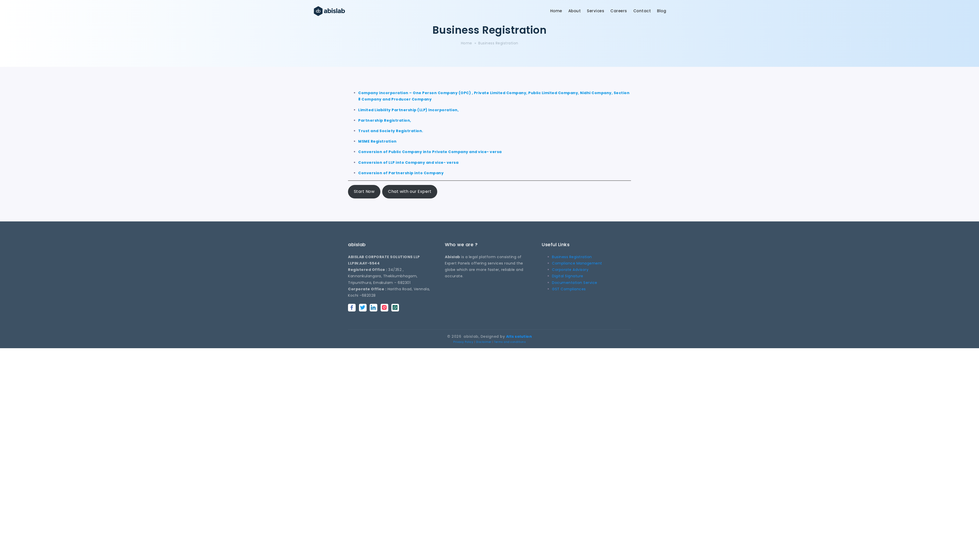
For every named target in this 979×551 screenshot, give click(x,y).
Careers (618, 11)
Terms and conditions (510, 342)
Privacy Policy (463, 342)
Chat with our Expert (409, 191)
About (574, 11)
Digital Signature (567, 276)
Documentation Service (574, 282)
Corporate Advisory (570, 269)
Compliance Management (577, 263)
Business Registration (572, 256)
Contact (642, 11)
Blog (661, 11)
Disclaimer (484, 342)
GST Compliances (569, 289)
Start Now (364, 191)
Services (595, 11)
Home (556, 11)
